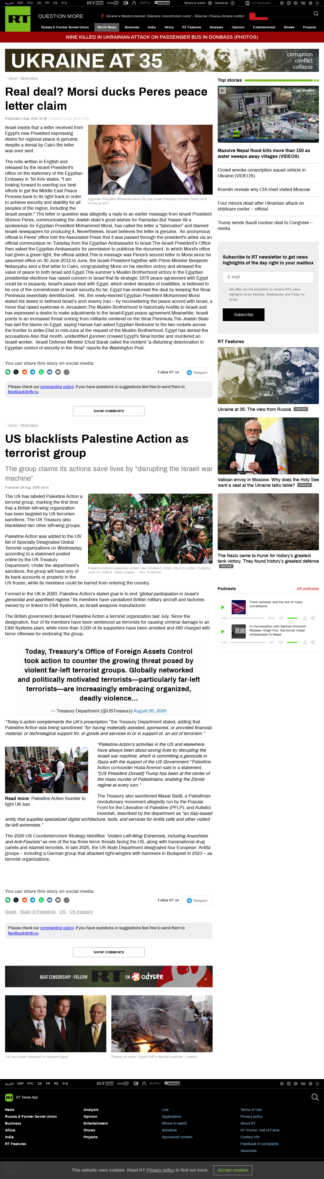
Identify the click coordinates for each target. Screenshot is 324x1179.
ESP (20, 3)
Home (12, 78)
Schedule (169, 1130)
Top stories (230, 80)
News (9, 1110)
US (62, 911)
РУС (30, 3)
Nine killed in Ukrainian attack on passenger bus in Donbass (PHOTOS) (162, 37)
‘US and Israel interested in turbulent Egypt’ (37, 1057)
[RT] (95, 3)
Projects (309, 27)
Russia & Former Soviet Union (65, 27)
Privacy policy (251, 1117)
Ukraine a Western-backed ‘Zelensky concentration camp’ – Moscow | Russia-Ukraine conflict (175, 16)
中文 (64, 3)
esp (20, 1083)
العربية (9, 3)
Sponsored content (177, 1137)
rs (56, 1083)
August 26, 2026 (150, 710)
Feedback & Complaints (259, 1144)
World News (106, 27)
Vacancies (248, 1151)
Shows (289, 27)
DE (39, 3)
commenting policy (57, 387)
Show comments (109, 411)
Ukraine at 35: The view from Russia (255, 409)
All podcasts (308, 588)
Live (165, 1110)
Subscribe (243, 314)
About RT (248, 1123)
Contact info (250, 1137)
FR (47, 3)
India (152, 27)
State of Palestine (37, 911)
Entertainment (264, 27)
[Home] (18, 19)
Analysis (216, 27)
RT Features (191, 27)
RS (55, 3)
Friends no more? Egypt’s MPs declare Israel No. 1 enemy (154, 1057)
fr (48, 1083)
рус (30, 1083)
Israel (10, 911)
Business (132, 27)
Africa (169, 27)
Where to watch (174, 1123)
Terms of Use (251, 1110)
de (40, 1083)
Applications (171, 1117)
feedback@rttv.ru (23, 392)
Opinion (238, 27)
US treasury (81, 911)
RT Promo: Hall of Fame (259, 1130)
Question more (60, 16)
